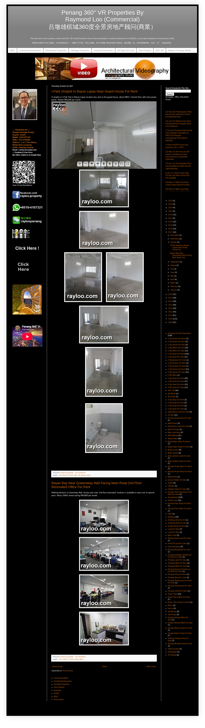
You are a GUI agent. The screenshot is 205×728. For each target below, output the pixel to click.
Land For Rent (173, 529)
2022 (170, 215)
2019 (170, 225)
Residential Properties (55, 50)
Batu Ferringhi (173, 429)
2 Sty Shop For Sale (176, 381)
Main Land (172, 535)
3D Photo (171, 397)
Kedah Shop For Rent (176, 526)
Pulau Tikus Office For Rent (179, 597)
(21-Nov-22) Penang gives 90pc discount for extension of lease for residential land (179, 114)
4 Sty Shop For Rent (176, 400)
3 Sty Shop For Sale (176, 387)
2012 (170, 308)
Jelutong (171, 517)
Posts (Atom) (68, 671)
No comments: (80, 472)
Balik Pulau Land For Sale (178, 426)
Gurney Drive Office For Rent (179, 509)
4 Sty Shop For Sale (176, 403)
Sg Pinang (172, 614)
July (172, 269)
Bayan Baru (79, 659)
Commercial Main (61, 678)
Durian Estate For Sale (177, 480)
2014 (170, 301)
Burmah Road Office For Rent (180, 466)
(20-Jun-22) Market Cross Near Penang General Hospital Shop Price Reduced (178, 123)
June (172, 272)
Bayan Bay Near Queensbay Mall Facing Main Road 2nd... (181, 255)
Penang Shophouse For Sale (179, 586)
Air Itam (171, 415)
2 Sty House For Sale (176, 372)
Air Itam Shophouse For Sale (179, 418)
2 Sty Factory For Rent (177, 363)
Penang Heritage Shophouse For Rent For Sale (180, 556)
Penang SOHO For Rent (177, 591)
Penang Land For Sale (177, 560)
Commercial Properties (30, 50)
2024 (170, 208)
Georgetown (173, 497)
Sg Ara (170, 608)
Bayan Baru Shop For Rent (179, 447)
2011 (170, 312)
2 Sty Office (172, 375)
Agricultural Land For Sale (178, 412)
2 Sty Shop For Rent (176, 378)
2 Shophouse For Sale (177, 360)
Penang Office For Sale (177, 566)
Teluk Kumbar (173, 649)
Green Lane (173, 500)
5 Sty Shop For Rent (176, 406)
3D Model (172, 394)
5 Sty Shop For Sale (176, 409)
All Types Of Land (125, 50)
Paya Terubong (174, 547)
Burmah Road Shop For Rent (179, 471)
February (174, 286)
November (174, 239)
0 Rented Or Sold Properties (179, 333)
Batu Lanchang (174, 432)
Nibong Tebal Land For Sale (179, 538)
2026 (170, 201)
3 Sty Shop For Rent (176, 384)
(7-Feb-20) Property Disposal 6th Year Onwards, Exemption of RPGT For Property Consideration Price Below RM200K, (179, 135)
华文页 (56, 693)
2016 (170, 294)
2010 (170, 315)
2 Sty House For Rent (176, 369)
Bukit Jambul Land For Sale (179, 456)
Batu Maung (173, 435)
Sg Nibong (172, 611)
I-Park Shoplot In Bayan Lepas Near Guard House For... (179, 247)
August (173, 265)
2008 (170, 322)
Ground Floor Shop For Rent (179, 503)
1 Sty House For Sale (176, 345)
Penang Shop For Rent (177, 574)
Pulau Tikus (172, 594)
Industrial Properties (103, 50)
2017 (170, 232)
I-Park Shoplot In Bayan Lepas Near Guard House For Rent (94, 91)
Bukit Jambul (173, 453)
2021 (170, 218)
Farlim (170, 483)
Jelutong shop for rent (176, 520)
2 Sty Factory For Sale (177, 366)
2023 (170, 211)
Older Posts (151, 666)
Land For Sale (173, 532)
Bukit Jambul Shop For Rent (179, 461)
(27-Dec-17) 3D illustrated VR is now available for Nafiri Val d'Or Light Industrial (178, 166)
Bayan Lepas (86, 475)
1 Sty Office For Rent (66, 659)
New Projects (145, 50)
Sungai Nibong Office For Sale (180, 623)
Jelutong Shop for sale (177, 523)
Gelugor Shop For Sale (177, 489)
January (173, 290)
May (172, 276)
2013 (170, 305)
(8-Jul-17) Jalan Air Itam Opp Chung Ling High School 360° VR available (178, 175)
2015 (170, 298)
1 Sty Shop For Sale (176, 357)
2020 (170, 222)
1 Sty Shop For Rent (65, 475)
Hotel (170, 514)
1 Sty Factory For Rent (177, 339)
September (175, 262)
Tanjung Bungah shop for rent (180, 644)
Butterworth (172, 477)
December (174, 235)
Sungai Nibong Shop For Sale (180, 628)
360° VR (160, 50)
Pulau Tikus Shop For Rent (179, 602)
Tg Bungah (172, 652)
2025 (170, 204)
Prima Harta (58, 699)
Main (12, 50)
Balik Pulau (172, 423)
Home (104, 666)
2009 (170, 319)
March (173, 283)
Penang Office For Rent (177, 563)
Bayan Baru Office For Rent (179, 442)
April (172, 279)
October (173, 242)
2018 (170, 229)
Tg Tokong (172, 655)
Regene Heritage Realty (179, 50)
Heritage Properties (80, 50)
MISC (56, 696)
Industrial (57, 690)
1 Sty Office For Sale (176, 351)
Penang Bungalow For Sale (179, 550)
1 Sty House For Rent (176, 342)
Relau (170, 605)
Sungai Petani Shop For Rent (180, 633)
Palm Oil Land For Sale (177, 543)
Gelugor (171, 486)
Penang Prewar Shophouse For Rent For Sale (179, 570)
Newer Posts (57, 666)
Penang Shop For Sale (177, 577)
